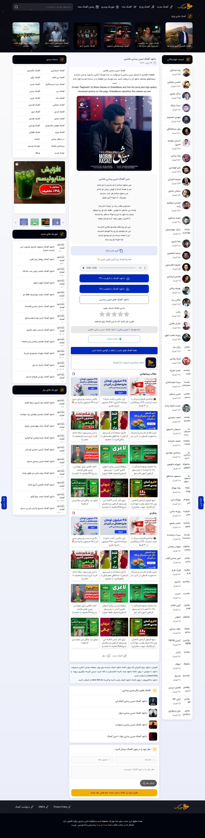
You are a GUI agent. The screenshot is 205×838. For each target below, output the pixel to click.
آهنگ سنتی (35, 91)
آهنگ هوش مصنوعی (54, 125)
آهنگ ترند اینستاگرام (55, 84)
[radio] (126, 314)
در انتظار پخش (57, 139)
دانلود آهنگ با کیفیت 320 (112, 278)
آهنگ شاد (127, 6)
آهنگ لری (35, 111)
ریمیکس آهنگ (57, 146)
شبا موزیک (185, 6)
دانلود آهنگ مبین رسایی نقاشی (140, 59)
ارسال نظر (150, 783)
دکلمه (37, 139)
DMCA (42, 806)
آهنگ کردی (59, 111)
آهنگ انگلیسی (33, 70)
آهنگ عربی (35, 98)
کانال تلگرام (112, 339)
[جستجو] (16, 7)
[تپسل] (16, 164)
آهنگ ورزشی (34, 125)
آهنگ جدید (162, 6)
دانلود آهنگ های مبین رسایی (114, 299)
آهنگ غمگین (58, 105)
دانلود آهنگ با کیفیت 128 (112, 288)
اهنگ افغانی (34, 132)
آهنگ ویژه (144, 6)
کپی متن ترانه (112, 250)
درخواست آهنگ (22, 806)
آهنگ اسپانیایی (57, 70)
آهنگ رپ (60, 91)
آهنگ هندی (34, 118)
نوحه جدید (59, 153)
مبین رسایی (123, 329)
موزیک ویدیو (107, 6)
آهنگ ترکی (35, 77)
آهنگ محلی (59, 118)
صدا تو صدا (102, 825)
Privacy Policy (60, 806)
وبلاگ (37, 153)
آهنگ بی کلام (58, 77)
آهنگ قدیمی (34, 105)
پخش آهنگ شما (86, 6)
